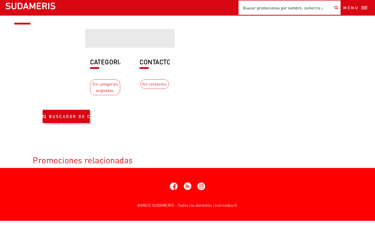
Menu (351, 7)
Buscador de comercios (69, 116)
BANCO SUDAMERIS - (157, 205)
